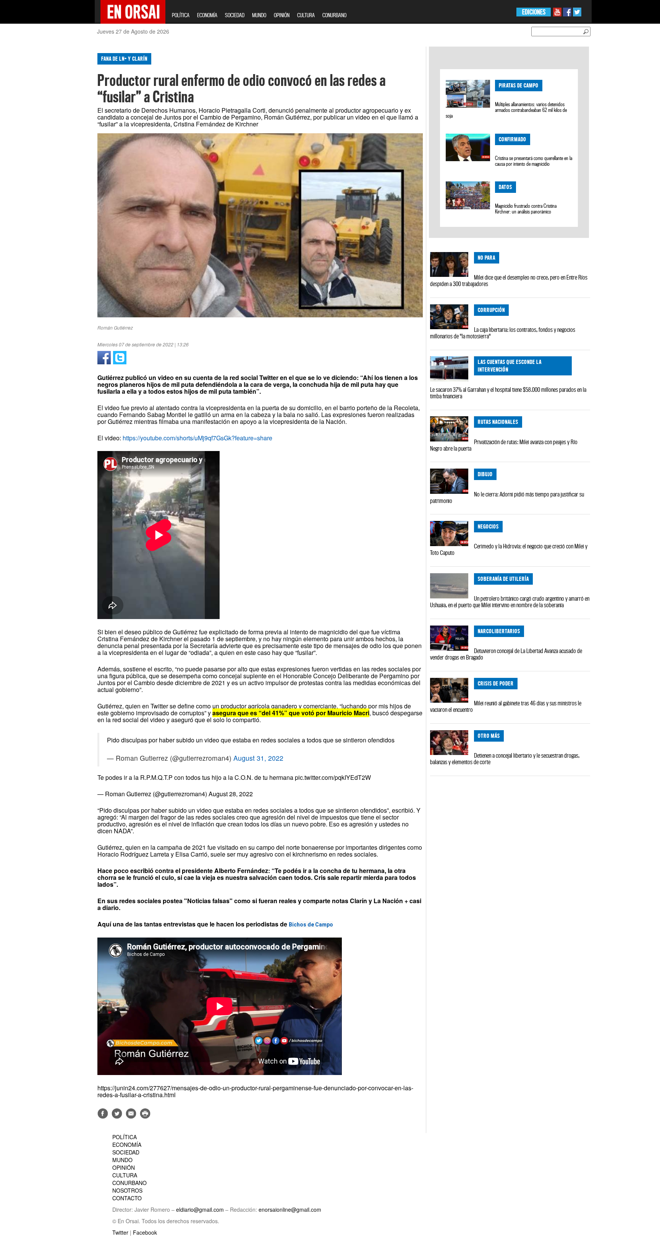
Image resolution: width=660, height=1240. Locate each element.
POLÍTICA (180, 15)
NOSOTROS (127, 1190)
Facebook (145, 1232)
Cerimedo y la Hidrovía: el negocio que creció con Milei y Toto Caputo (508, 549)
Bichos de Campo (311, 925)
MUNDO (259, 15)
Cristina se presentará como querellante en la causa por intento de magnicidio (533, 161)
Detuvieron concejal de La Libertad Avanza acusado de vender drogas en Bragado (506, 654)
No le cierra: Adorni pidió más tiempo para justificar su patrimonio (507, 497)
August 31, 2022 (258, 758)
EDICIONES (533, 12)
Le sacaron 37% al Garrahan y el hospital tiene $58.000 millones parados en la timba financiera (508, 392)
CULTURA (306, 15)
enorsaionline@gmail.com (290, 1209)
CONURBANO (334, 15)
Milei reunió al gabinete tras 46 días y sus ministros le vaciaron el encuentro (505, 706)
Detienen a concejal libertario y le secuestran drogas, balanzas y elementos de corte (504, 758)
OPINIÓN (282, 15)
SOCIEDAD (234, 15)
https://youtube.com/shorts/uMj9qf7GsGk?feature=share (197, 437)
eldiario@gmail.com (200, 1209)
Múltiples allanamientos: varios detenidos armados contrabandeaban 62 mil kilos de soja (506, 110)
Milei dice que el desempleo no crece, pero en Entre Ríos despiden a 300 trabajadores (508, 280)
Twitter (120, 1232)
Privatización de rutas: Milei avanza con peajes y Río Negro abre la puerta (504, 445)
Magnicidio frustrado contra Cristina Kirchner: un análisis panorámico (525, 209)
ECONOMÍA (207, 15)
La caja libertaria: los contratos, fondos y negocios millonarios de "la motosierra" (502, 333)
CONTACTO (127, 1198)
